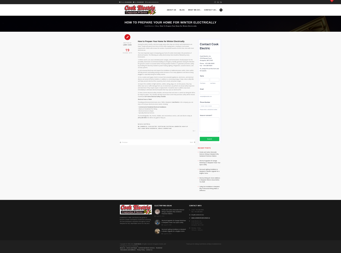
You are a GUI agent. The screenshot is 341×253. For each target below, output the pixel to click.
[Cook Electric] (138, 10)
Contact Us (210, 10)
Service (160, 128)
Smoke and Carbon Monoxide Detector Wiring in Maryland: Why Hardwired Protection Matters (209, 154)
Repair (148, 128)
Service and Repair (131, 248)
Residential (159, 248)
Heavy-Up (185, 126)
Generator (177, 126)
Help (139, 128)
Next (191, 142)
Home (143, 128)
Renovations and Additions (128, 250)
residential (153, 128)
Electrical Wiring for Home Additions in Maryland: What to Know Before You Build (209, 180)
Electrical (147, 124)
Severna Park (167, 128)
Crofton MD (162, 126)
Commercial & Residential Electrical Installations (152, 107)
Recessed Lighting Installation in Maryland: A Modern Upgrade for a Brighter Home (209, 171)
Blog (182, 10)
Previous (125, 142)
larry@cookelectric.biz (153, 2)
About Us (171, 10)
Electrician (170, 126)
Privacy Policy (141, 250)
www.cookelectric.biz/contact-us (200, 218)
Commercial (143, 126)
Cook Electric (175, 102)
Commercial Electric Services (146, 248)
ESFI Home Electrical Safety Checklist (155, 96)
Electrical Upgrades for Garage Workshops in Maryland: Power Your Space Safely (209, 162)
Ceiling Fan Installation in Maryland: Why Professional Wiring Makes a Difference (209, 188)
